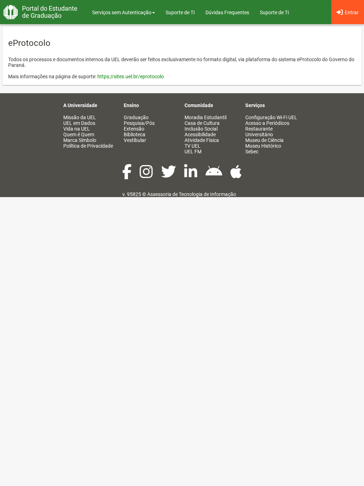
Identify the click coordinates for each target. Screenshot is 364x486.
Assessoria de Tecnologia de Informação (191, 194)
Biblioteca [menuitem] (134, 134)
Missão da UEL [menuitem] (79, 117)
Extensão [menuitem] (134, 129)
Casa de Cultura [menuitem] (202, 123)
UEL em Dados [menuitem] (79, 123)
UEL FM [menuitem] (193, 151)
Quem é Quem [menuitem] (78, 134)
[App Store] (236, 175)
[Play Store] (214, 175)
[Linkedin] (191, 175)
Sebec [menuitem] (251, 151)
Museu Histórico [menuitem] (263, 146)
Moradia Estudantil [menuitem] (205, 117)
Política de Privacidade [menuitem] (88, 146)
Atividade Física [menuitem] (201, 140)
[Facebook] (127, 175)
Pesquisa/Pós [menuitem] (139, 123)
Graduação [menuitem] (136, 117)
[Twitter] (169, 175)
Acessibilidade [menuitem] (200, 134)
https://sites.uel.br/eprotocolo (130, 76)
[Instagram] (147, 175)
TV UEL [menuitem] (192, 146)
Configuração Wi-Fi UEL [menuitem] (271, 117)
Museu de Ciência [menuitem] (264, 140)
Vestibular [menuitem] (135, 140)
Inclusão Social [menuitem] (201, 129)
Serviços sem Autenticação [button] (121, 12)
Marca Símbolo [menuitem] (79, 140)
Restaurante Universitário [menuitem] (259, 131)
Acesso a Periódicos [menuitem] (267, 123)
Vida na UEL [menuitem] (76, 129)
